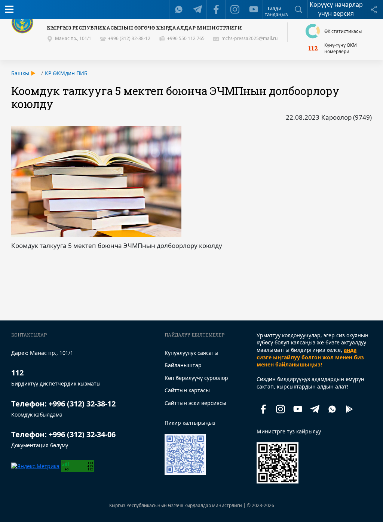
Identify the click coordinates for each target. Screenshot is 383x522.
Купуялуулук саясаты (191, 352)
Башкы (20, 73)
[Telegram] (197, 9)
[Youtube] (253, 9)
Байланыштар (183, 365)
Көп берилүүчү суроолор (196, 377)
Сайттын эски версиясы (195, 402)
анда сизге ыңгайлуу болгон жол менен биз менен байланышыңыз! (310, 357)
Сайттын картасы (187, 390)
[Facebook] (216, 9)
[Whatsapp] (178, 9)
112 (313, 48)
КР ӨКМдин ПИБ (66, 73)
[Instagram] (235, 9)
